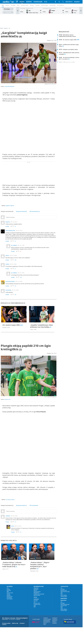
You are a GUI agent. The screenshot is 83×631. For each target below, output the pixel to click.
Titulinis (1, 28)
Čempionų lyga (37, 604)
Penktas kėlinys (37, 591)
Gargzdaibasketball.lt (9, 86)
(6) (16, 566)
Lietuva (8, 589)
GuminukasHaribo (10, 281)
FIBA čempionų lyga (65, 604)
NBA (18, 5)
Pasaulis (37, 5)
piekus (12, 499)
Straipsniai (36, 588)
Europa (32, 5)
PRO (14, 230)
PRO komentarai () (34, 211)
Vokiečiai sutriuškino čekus (70, 49)
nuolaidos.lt (54, 619)
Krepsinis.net (7, 399)
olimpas (9, 499)
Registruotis (69, 2)
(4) (50, 327)
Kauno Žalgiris (64, 595)
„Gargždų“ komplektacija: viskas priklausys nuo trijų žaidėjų (41, 326)
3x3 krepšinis (60, 5)
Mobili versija (15, 623)
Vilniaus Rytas (64, 596)
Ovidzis (7, 264)
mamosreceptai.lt (47, 619)
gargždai (7, 205)
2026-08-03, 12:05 (34, 571)
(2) (63, 46)
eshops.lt (54, 621)
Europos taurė (24, 5)
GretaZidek (8, 290)
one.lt (44, 624)
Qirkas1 (7, 255)
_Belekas (7, 516)
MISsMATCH (36, 592)
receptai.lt (45, 618)
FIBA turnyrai (44, 5)
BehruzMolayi (9, 230)
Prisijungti (77, 2)
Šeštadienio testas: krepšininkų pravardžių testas (67, 35)
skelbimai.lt (54, 618)
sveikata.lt (54, 623)
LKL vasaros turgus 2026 (11, 325)
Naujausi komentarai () (7, 211)
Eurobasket (52, 5)
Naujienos (6, 28)
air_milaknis (14, 245)
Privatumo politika (6, 623)
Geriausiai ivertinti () (21, 211)
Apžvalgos (36, 589)
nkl (6, 499)
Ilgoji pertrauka (37, 595)
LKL (9, 28)
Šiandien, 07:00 (6, 327)
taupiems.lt (54, 620)
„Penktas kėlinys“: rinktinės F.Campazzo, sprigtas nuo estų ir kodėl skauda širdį (13, 564)
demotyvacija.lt (46, 620)
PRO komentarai (33, 505)
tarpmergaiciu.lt (46, 621)
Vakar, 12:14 (5, 569)
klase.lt (44, 623)
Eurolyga (9, 590)
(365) (21, 325)
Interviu (35, 590)
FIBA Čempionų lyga (65, 591)
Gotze (12, 526)
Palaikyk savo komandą (39, 594)
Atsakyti (7, 226)
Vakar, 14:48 (33, 329)
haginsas (12, 205)
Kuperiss (7, 222)
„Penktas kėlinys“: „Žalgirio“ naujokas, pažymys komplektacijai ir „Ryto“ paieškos (40, 565)
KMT (35, 605)
